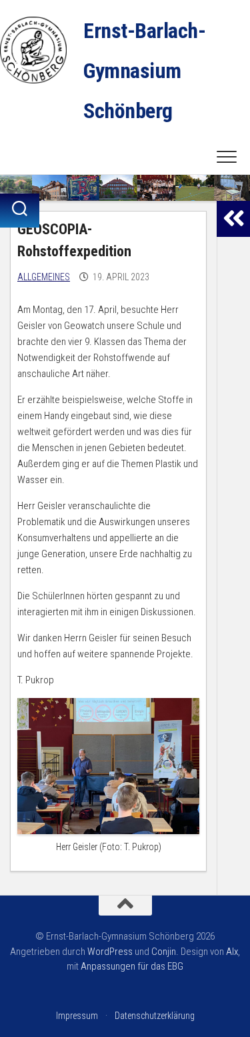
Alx (232, 952)
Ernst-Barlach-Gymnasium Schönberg (144, 70)
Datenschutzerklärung (155, 1015)
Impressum (77, 1015)
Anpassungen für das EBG (132, 966)
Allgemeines (43, 277)
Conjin (163, 952)
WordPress (110, 952)
